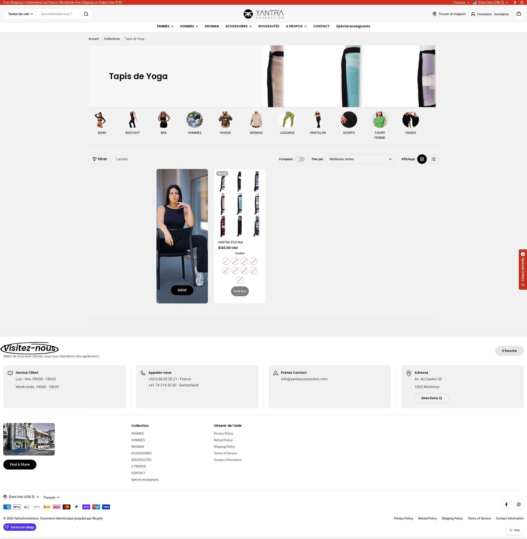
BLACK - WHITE (235, 261)
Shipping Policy (452, 518)
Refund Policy (427, 518)
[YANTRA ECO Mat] (240, 203)
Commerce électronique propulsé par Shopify (71, 518)
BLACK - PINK (253, 270)
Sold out (240, 291)
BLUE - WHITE (226, 270)
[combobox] (47, 14)
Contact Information (510, 518)
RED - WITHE (244, 270)
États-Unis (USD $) (491, 2)
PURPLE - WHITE (235, 270)
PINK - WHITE (253, 261)
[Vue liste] (433, 159)
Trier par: (317, 159)
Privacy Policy (403, 518)
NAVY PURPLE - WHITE (244, 261)
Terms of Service (479, 518)
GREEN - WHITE (226, 261)
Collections (112, 39)
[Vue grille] (422, 159)
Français (459, 2)
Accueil (94, 39)
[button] (523, 269)
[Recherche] (86, 14)
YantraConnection (26, 518)
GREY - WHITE (240, 279)
